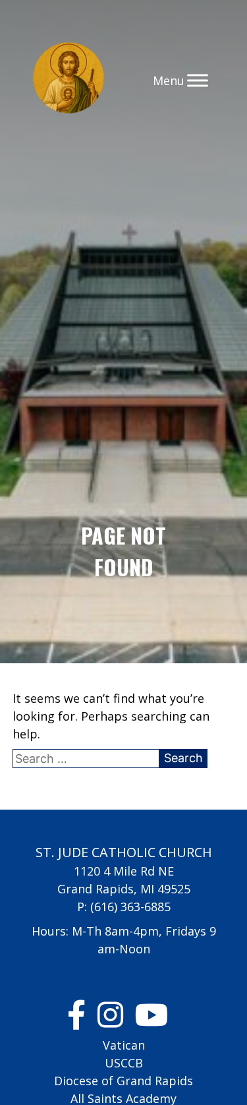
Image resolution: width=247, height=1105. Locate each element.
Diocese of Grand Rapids (123, 1081)
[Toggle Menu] (197, 80)
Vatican (124, 1045)
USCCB (124, 1063)
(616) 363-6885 (130, 906)
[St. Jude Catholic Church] (68, 80)
